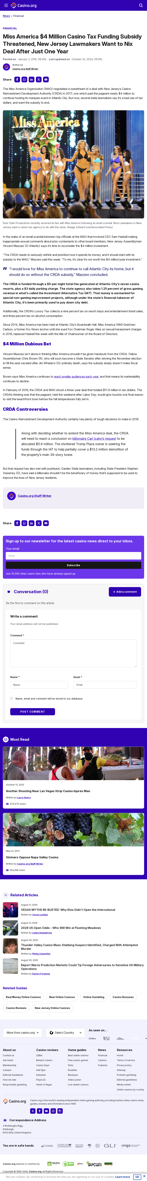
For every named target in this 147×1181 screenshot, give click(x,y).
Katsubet (41, 1075)
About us (9, 1050)
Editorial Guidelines (13, 1075)
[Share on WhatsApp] (24, 79)
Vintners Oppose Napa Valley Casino (32, 857)
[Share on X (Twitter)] (39, 79)
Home (120, 1055)
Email (78, 677)
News (6, 15)
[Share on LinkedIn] (31, 79)
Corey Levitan (40, 914)
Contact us (8, 1055)
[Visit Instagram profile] (53, 1111)
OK (137, 1177)
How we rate (9, 1079)
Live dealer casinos (78, 1084)
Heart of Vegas (44, 1084)
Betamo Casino (44, 1060)
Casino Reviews (16, 1007)
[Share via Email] (46, 79)
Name (15, 677)
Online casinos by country (130, 1089)
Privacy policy (124, 1065)
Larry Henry (24, 797)
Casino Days (42, 1065)
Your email (12, 548)
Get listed (8, 1060)
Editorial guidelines (127, 1079)
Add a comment (125, 592)
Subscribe (73, 565)
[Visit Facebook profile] (39, 1111)
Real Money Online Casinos (23, 997)
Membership (9, 1065)
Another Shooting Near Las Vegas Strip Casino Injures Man (48, 791)
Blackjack (73, 1075)
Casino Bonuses (123, 997)
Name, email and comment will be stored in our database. (49, 698)
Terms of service (126, 1060)
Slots (70, 1065)
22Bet (39, 1055)
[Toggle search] (141, 5)
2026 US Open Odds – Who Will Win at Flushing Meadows (61, 928)
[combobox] (22, 1032)
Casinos (102, 1060)
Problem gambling (126, 1075)
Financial (18, 15)
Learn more (122, 1176)
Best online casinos (78, 1055)
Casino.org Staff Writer (25, 69)
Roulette (72, 1070)
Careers (7, 1070)
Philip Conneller (41, 953)
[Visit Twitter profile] (32, 1111)
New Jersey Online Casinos (52, 1007)
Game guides (77, 1050)
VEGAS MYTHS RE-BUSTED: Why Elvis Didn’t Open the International (68, 910)
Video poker (74, 1079)
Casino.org (35, 1171)
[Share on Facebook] (17, 79)
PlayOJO (41, 1079)
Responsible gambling (15, 1084)
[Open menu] (6, 5)
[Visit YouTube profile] (46, 1111)
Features (102, 1065)
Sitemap (121, 1070)
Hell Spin (41, 1070)
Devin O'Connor (41, 973)
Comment (17, 635)
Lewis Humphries (42, 932)
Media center (124, 1084)
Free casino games (78, 1060)
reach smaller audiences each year (76, 376)
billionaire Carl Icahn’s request (94, 438)
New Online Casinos (62, 997)
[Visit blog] (60, 1111)
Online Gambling (93, 997)
